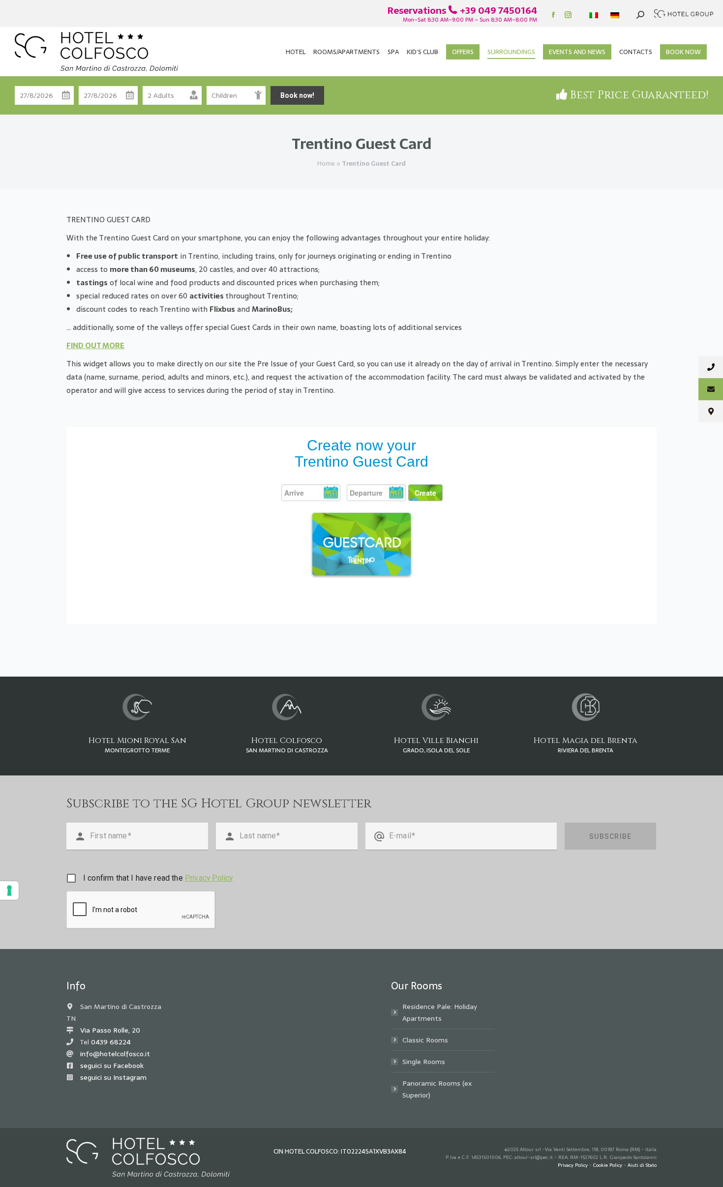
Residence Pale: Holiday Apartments (439, 1012)
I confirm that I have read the (158, 878)
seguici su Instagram (113, 1077)
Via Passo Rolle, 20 (110, 1030)
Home (326, 163)
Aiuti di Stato (642, 1165)
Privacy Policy (209, 878)
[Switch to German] (616, 15)
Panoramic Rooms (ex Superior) (437, 1089)
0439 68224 (111, 1042)
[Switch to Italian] (594, 15)
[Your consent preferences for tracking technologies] (9, 890)
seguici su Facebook (112, 1065)
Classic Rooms (425, 1040)
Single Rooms (423, 1061)
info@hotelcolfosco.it (115, 1053)
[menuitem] (295, 51)
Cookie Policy (607, 1165)
